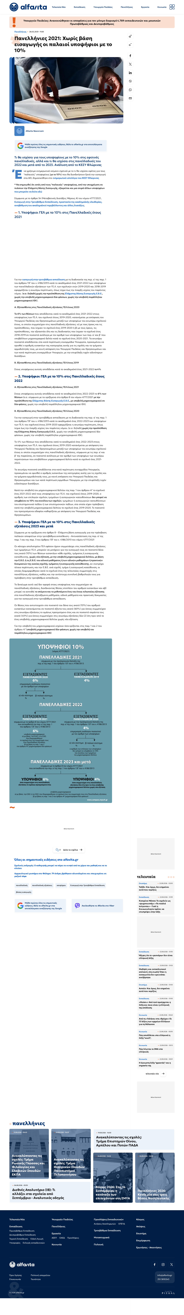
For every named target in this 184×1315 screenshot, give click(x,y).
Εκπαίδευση (79, 7)
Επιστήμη (141, 1233)
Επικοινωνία (15, 1279)
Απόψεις (140, 1226)
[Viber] (130, 81)
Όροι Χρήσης (15, 1275)
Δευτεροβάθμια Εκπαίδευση (22, 1235)
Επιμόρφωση (143, 1240)
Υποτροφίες (14, 1243)
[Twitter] (130, 64)
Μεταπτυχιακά (101, 1237)
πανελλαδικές (22, 885)
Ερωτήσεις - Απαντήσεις (149, 1247)
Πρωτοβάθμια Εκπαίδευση (21, 1230)
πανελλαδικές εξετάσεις (42, 885)
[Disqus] (70, 953)
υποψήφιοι (61, 885)
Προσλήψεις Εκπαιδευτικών (109, 1219)
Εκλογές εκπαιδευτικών (34, 1243)
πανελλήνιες (29, 1123)
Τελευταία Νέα (59, 7)
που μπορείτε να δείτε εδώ (28, 191)
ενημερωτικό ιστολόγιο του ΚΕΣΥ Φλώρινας (76, 178)
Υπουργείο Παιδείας (103, 7)
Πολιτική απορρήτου (40, 1275)
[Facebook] (130, 56)
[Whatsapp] (130, 90)
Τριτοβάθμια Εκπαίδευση (107, 1230)
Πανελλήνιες (127, 7)
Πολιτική (98, 1244)
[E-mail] (130, 98)
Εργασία (145, 7)
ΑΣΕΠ (54, 1238)
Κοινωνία (161, 7)
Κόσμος (140, 1219)
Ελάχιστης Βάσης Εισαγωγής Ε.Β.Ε (83, 293)
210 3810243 (163, 1279)
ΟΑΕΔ (62, 1238)
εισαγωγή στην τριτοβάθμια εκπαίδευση (43, 279)
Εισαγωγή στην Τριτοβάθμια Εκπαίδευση (87, 885)
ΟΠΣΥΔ (121, 1223)
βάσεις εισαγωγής (23, 892)
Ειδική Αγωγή (37, 1239)
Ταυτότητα (36, 1279)
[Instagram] (163, 1264)
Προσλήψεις (73, 1238)
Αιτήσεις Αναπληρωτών (105, 1223)
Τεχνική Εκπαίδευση (18, 1239)
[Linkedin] (130, 73)
